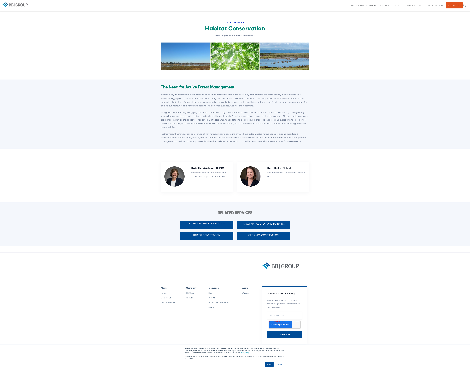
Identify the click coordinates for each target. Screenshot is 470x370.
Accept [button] (269, 364)
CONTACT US (454, 5)
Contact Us (166, 298)
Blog (210, 293)
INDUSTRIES (384, 5)
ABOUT (410, 5)
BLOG (421, 5)
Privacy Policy (244, 353)
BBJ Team (190, 293)
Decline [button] (279, 364)
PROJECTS (398, 5)
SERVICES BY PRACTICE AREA (361, 5)
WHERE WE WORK (436, 5)
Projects (211, 298)
